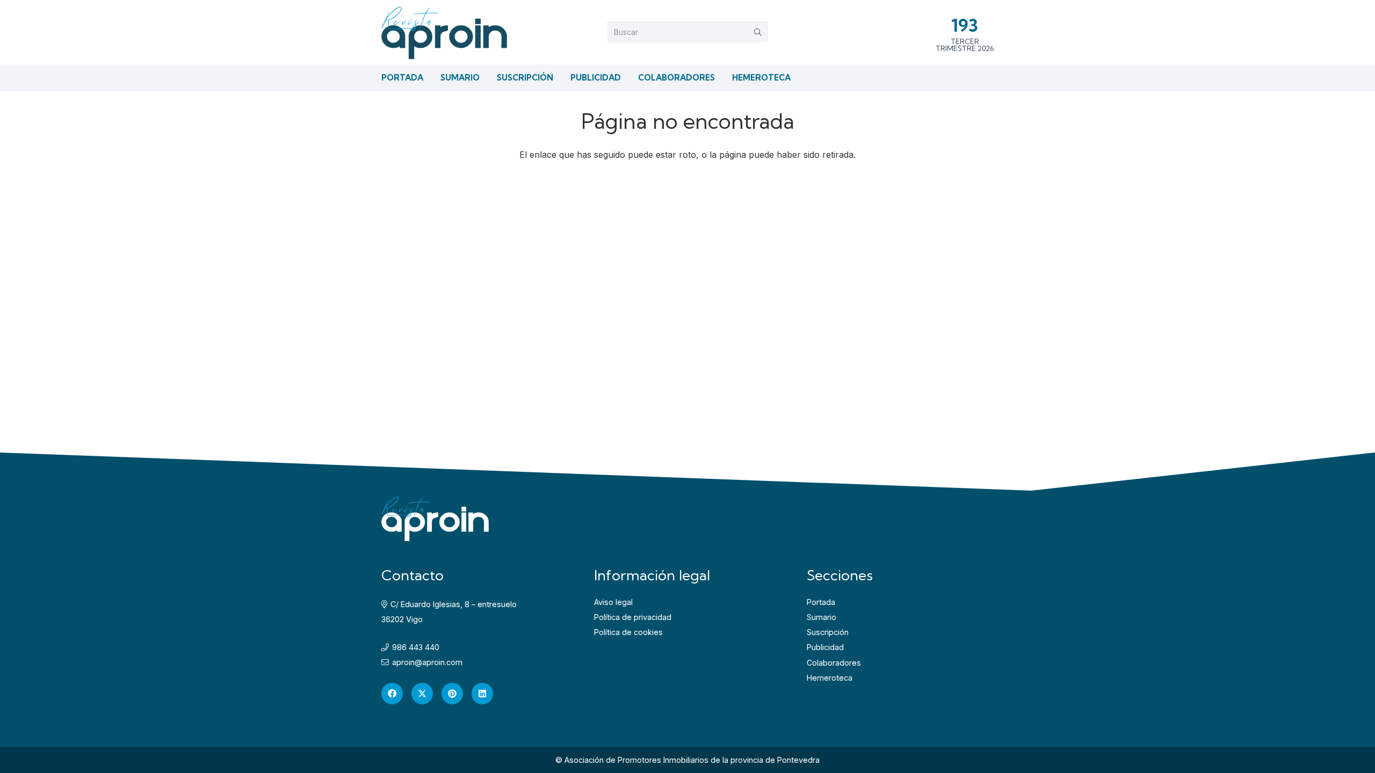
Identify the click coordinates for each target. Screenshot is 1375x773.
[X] (422, 693)
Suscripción (828, 632)
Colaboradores (834, 662)
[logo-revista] (444, 32)
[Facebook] (392, 693)
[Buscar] (758, 32)
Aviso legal (613, 602)
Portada (821, 602)
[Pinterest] (452, 693)
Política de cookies (628, 632)
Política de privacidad (632, 617)
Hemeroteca (829, 677)
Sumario (821, 617)
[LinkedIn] (482, 693)
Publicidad (825, 647)
